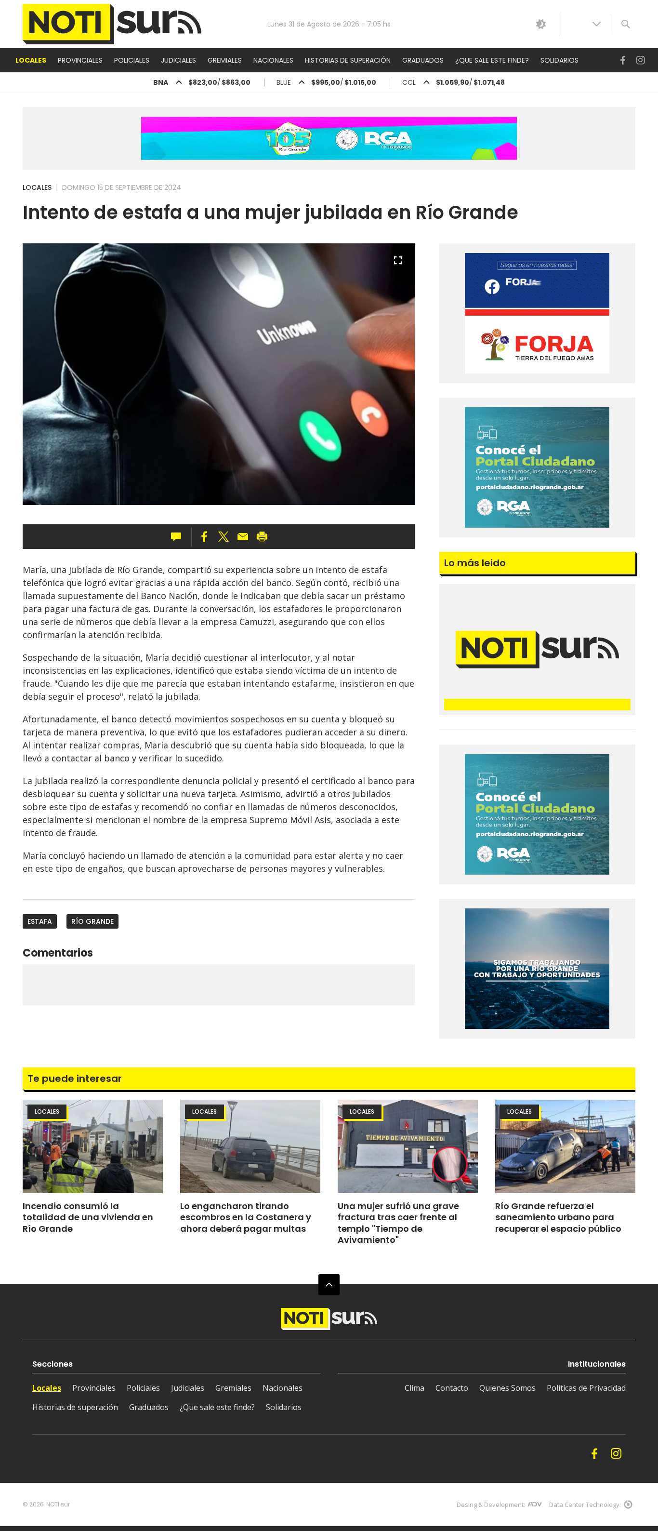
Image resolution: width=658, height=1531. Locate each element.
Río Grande (92, 921)
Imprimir (262, 536)
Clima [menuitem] (414, 1388)
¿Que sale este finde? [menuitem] (492, 60)
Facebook (623, 60)
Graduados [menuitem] (423, 60)
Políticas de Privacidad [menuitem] (586, 1388)
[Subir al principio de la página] (329, 1284)
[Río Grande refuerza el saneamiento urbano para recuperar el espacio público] (565, 1146)
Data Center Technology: (585, 1504)
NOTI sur (58, 1504)
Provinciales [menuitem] (80, 60)
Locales (37, 187)
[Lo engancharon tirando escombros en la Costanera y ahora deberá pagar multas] (250, 1146)
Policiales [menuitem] (131, 60)
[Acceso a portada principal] (112, 24)
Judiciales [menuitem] (178, 60)
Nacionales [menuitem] (273, 60)
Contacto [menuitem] (451, 1388)
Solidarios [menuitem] (559, 60)
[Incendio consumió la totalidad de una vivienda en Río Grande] (93, 1146)
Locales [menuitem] (30, 60)
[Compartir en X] (223, 536)
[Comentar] (179, 536)
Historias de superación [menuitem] (348, 60)
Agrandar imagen (398, 264)
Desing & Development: (491, 1504)
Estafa (39, 921)
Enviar (242, 536)
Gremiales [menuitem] (225, 60)
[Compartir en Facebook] (204, 536)
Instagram (640, 60)
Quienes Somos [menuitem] (507, 1388)
